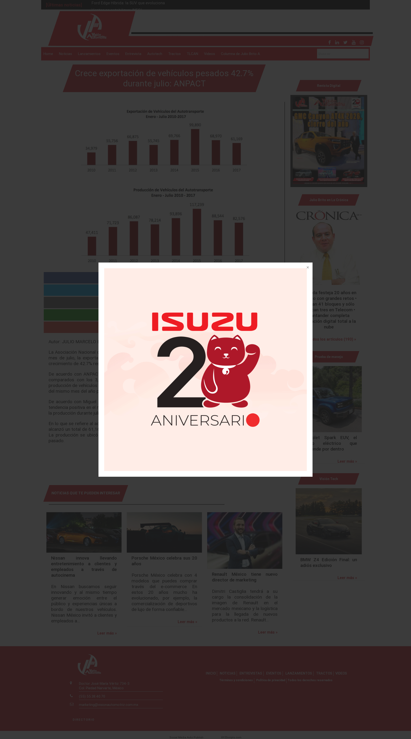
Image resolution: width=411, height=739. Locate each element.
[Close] (307, 268)
